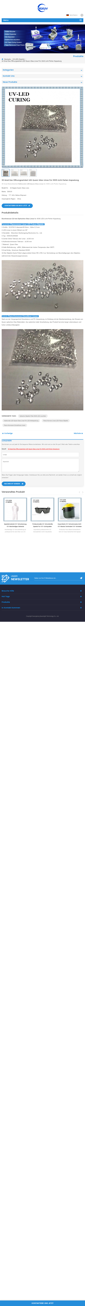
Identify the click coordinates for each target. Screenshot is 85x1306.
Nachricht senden (12, 483)
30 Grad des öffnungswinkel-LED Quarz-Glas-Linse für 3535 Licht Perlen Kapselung (33, 449)
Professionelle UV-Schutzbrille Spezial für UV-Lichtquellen (38, 525)
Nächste (77, 433)
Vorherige (8, 433)
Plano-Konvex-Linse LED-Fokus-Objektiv (55, 420)
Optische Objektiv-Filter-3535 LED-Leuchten (33, 416)
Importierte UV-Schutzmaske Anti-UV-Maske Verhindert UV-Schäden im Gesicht (65, 525)
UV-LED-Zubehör (19, 59)
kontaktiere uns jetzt (42, 1303)
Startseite (7, 59)
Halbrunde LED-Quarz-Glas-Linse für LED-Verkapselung (21, 420)
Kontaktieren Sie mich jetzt (16, 206)
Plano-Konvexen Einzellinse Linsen (14, 425)
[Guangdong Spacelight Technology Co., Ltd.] (42, 7)
